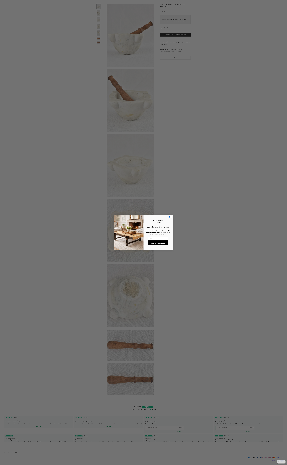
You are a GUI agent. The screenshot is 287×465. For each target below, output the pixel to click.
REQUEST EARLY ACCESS (158, 243)
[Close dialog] (170, 217)
